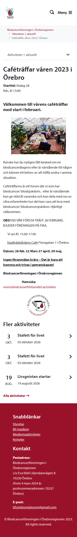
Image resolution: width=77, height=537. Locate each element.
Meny (63, 12)
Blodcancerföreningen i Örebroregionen (30, 29)
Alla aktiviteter (14, 395)
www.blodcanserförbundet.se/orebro (29, 287)
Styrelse (18, 424)
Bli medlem (21, 429)
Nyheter (18, 439)
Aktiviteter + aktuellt (24, 33)
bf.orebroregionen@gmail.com (34, 507)
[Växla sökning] (52, 12)
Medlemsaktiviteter (26, 434)
